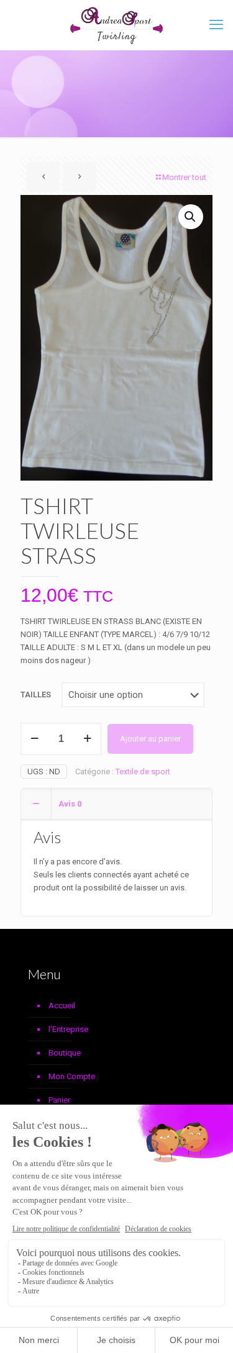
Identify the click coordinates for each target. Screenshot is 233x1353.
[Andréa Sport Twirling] (116, 24)
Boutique (64, 1052)
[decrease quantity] (34, 739)
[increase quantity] (87, 739)
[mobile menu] (216, 24)
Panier (59, 1100)
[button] (190, 216)
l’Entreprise (68, 1029)
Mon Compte (71, 1076)
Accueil (61, 1005)
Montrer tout (184, 177)
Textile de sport (143, 771)
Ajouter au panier (150, 738)
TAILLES (36, 694)
